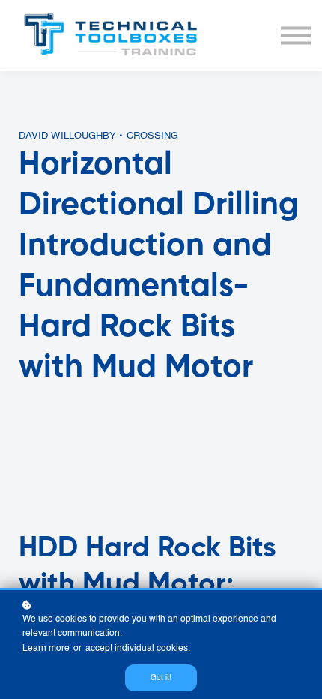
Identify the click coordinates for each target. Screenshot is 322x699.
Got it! (161, 678)
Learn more (46, 648)
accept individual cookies (136, 648)
